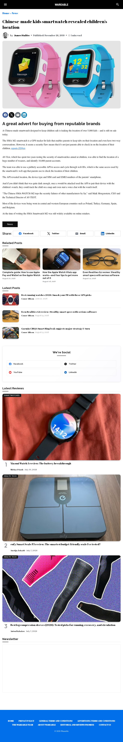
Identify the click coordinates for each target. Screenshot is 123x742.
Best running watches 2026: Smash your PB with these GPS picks (56, 294)
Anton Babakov (17, 631)
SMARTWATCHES (12, 395)
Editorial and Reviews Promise (77, 724)
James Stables (22, 35)
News (15, 13)
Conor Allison (27, 298)
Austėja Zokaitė (17, 550)
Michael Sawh (16, 469)
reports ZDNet (18, 148)
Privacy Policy (26, 720)
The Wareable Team (22, 724)
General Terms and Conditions (56, 720)
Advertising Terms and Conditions (96, 720)
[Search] (118, 5)
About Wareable (47, 724)
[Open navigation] (5, 5)
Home (5, 13)
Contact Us (105, 724)
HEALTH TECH (10, 476)
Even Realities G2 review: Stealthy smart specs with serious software (59, 311)
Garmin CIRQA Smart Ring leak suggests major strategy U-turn (55, 328)
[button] (5, 115)
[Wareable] (61, 4)
